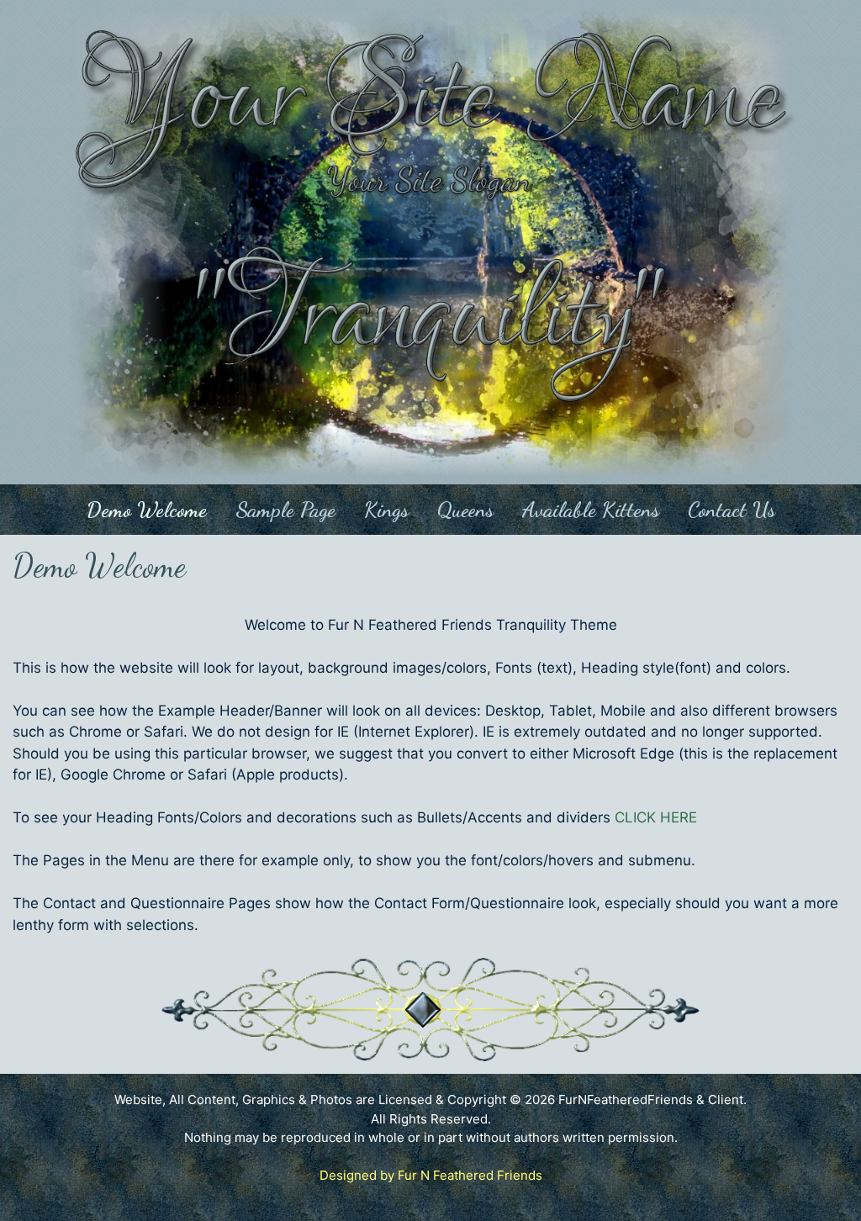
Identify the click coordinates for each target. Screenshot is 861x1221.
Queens (465, 509)
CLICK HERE (656, 817)
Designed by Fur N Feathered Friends (431, 1175)
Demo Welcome (147, 509)
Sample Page (285, 509)
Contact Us (731, 509)
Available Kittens (590, 509)
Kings (386, 509)
